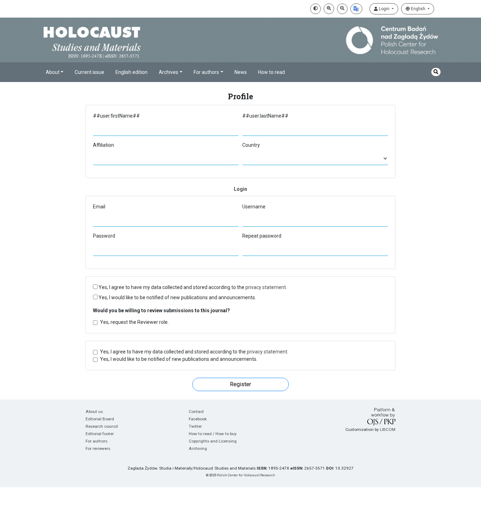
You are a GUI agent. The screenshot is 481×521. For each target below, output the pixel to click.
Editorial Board (100, 418)
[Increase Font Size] (329, 9)
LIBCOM (387, 429)
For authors (96, 441)
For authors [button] (206, 72)
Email (99, 206)
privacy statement (265, 287)
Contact (196, 411)
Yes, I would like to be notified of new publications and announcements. (177, 297)
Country (251, 145)
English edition (131, 72)
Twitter (195, 426)
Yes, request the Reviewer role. (134, 322)
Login (384, 8)
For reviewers (98, 448)
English (418, 8)
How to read (271, 72)
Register (240, 384)
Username (254, 206)
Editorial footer (100, 433)
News (241, 72)
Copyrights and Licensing (213, 441)
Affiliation (103, 145)
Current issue (89, 72)
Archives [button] (168, 72)
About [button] (53, 72)
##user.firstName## (116, 116)
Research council (102, 426)
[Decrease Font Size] (342, 9)
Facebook (198, 418)
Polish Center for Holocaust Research (246, 475)
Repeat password (261, 236)
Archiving (198, 448)
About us (94, 411)
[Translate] (356, 9)
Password (104, 236)
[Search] (436, 72)
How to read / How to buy (213, 433)
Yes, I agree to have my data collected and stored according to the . (192, 287)
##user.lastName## (265, 116)
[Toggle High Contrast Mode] (315, 9)
